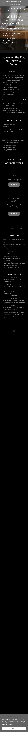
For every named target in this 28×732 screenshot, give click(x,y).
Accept (14, 728)
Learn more (14, 184)
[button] (3, 9)
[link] (14, 10)
